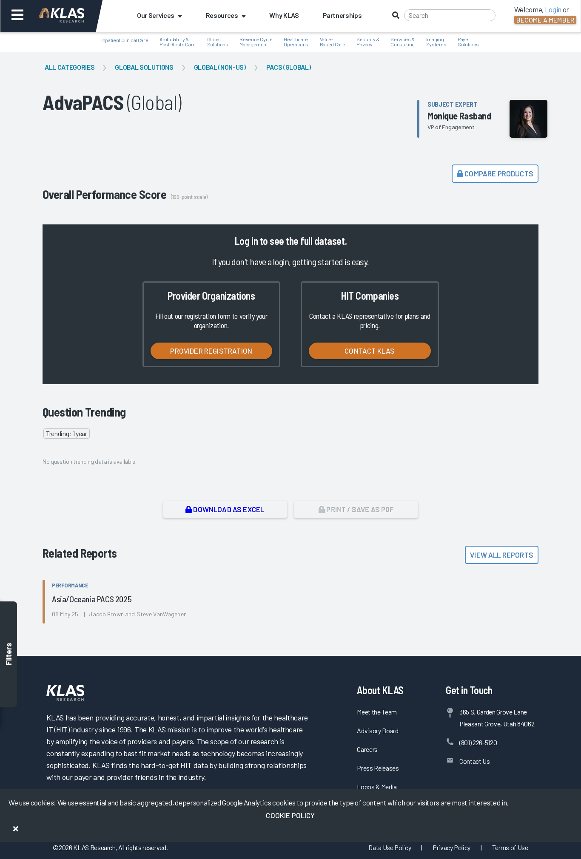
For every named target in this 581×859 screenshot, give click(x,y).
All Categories (69, 67)
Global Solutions (144, 67)
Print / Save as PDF (359, 509)
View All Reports (501, 554)
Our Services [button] (155, 15)
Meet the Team (377, 712)
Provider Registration (211, 350)
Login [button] (553, 9)
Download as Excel (228, 509)
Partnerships (342, 15)
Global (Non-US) (220, 67)
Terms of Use (510, 847)
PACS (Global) (288, 67)
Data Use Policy (389, 847)
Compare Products (498, 173)
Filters (8, 654)
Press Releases (378, 768)
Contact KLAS (370, 350)
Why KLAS (284, 15)
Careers (367, 749)
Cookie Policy (290, 815)
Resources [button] (222, 15)
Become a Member (545, 20)
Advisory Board (377, 730)
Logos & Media (377, 786)
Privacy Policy (451, 847)
